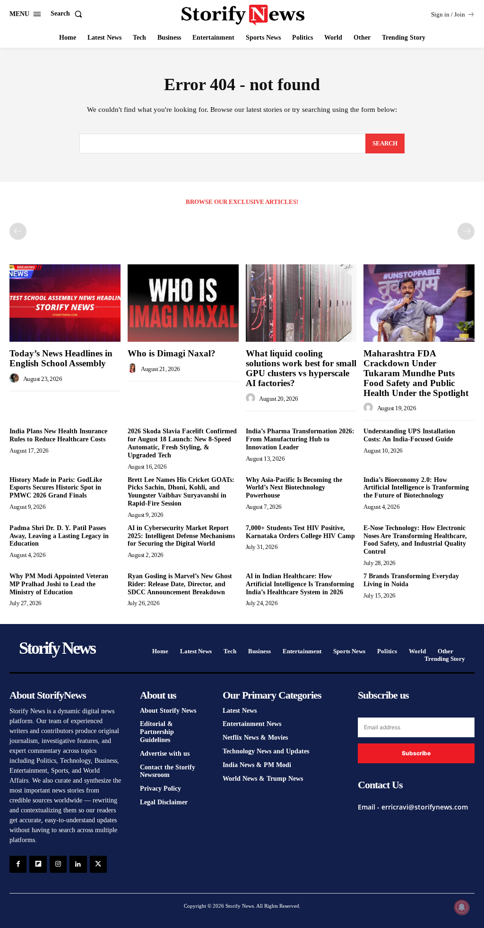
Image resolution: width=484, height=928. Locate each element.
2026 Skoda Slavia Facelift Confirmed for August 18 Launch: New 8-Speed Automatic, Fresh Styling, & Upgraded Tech (182, 443)
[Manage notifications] (461, 907)
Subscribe (416, 753)
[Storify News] (243, 15)
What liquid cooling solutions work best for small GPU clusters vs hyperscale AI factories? (301, 368)
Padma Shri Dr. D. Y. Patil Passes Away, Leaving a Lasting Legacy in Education (59, 536)
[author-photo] (15, 378)
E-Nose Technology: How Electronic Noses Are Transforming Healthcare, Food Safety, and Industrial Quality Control (415, 539)
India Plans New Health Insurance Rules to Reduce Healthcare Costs (58, 435)
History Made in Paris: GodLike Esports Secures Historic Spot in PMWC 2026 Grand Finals (55, 487)
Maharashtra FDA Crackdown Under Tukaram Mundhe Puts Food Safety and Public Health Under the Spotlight (415, 373)
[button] (68, 14)
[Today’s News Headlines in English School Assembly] (65, 303)
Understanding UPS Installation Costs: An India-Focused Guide (409, 435)
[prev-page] (17, 231)
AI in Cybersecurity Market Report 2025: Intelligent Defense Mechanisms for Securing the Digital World (181, 536)
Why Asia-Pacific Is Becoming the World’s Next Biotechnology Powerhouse (294, 487)
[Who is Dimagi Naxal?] (183, 303)
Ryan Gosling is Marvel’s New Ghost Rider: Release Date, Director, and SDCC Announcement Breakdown (180, 584)
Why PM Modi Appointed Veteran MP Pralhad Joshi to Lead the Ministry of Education (58, 584)
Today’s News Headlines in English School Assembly (60, 358)
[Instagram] (58, 864)
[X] (98, 864)
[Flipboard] (37, 864)
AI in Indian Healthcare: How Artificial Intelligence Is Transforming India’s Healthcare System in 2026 (300, 584)
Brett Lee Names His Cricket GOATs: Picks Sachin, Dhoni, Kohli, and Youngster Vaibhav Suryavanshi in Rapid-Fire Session (181, 491)
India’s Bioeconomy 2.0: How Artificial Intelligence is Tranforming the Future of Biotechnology (416, 487)
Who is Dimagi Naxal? (172, 353)
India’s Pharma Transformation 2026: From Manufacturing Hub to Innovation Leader (300, 439)
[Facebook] (17, 864)
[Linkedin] (77, 864)
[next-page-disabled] (466, 231)
